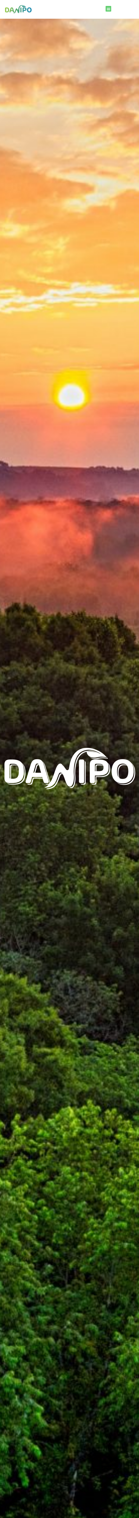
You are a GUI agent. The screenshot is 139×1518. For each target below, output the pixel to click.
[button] (108, 9)
